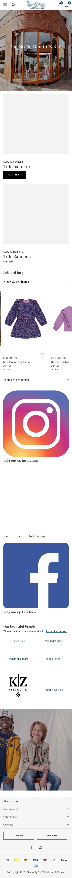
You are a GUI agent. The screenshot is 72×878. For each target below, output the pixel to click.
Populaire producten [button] (16, 380)
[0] (66, 5)
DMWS (41, 872)
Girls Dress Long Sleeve (16, 362)
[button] (5, 5)
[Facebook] (32, 847)
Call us (18, 835)
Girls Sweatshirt (60, 362)
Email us (52, 835)
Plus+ (50, 872)
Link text (14, 174)
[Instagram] (40, 847)
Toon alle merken (56, 631)
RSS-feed (60, 872)
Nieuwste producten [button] (16, 281)
